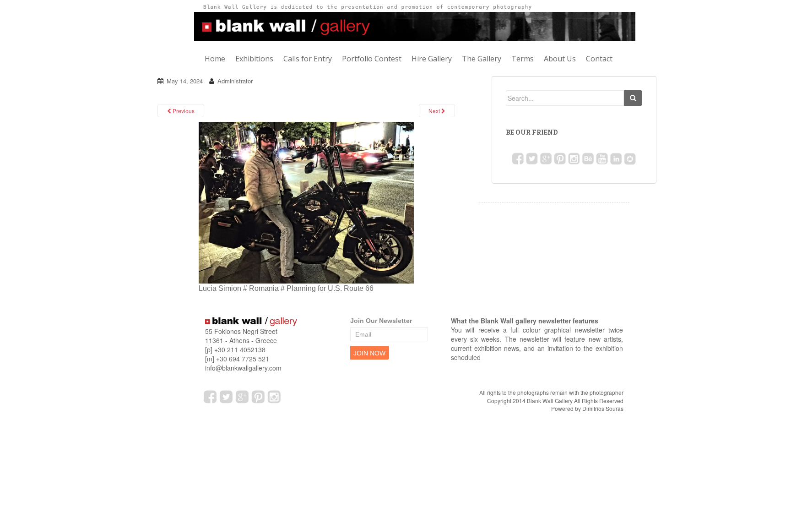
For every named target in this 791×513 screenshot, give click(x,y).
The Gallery (489, 59)
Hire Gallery (438, 59)
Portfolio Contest (376, 59)
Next (434, 111)
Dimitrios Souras (602, 408)
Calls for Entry (311, 59)
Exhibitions (257, 59)
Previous (183, 111)
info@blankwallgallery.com (243, 367)
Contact (611, 59)
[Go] (633, 98)
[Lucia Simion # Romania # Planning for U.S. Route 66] (306, 202)
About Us (570, 59)
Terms (531, 59)
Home (216, 59)
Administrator (235, 80)
